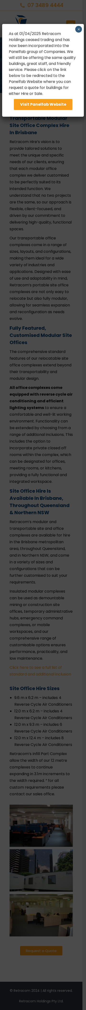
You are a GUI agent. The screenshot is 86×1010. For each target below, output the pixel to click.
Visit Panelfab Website (43, 104)
